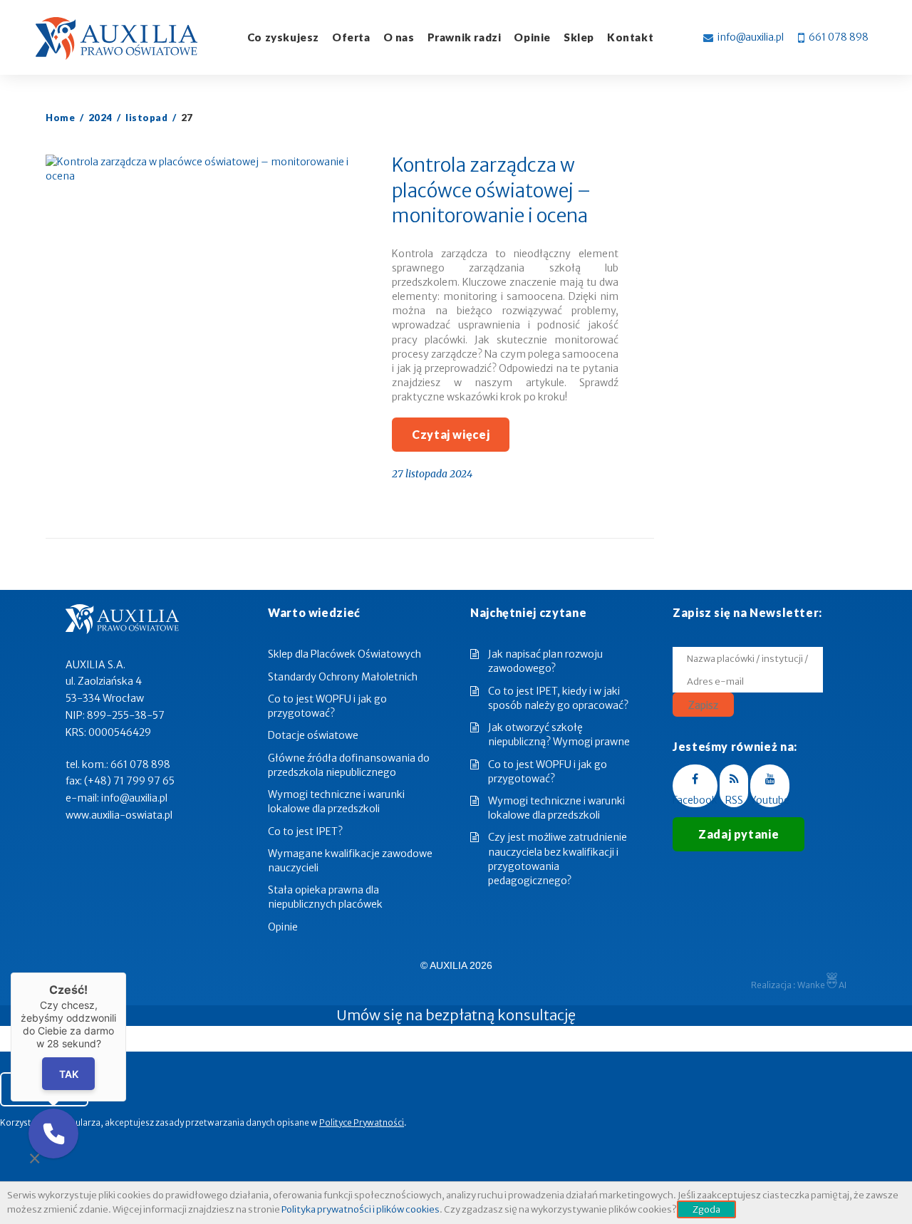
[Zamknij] (126, 972)
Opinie (283, 926)
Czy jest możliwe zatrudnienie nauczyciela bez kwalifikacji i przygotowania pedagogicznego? (557, 858)
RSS (734, 800)
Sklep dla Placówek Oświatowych (344, 654)
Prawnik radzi (465, 37)
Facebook (695, 800)
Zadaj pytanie (738, 834)
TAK (68, 1074)
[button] (53, 1133)
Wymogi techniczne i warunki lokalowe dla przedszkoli (556, 807)
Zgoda (706, 1209)
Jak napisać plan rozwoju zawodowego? (545, 661)
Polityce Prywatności (361, 1122)
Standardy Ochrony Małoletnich (343, 676)
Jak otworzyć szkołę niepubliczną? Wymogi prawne (559, 734)
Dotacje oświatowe (313, 735)
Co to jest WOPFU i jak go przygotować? (547, 771)
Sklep (579, 37)
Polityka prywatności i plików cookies (360, 1209)
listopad (146, 117)
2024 (100, 117)
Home (60, 117)
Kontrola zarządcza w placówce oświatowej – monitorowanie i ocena (491, 190)
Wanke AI (821, 985)
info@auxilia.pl (750, 37)
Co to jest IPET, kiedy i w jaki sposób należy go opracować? (558, 698)
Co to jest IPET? (305, 831)
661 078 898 (839, 37)
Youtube (769, 800)
